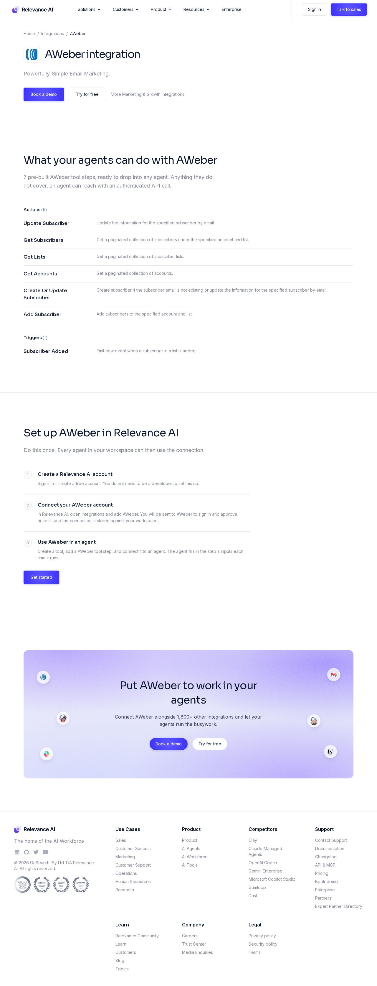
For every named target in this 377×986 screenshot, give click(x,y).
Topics (122, 968)
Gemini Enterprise (265, 870)
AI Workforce (195, 856)
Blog (119, 960)
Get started (41, 577)
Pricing (321, 873)
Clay (253, 840)
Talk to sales (349, 9)
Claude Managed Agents (265, 851)
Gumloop (257, 887)
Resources (193, 9)
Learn (120, 943)
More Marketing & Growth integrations (147, 94)
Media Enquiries (197, 952)
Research (124, 889)
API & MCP (325, 864)
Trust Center (194, 943)
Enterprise (232, 9)
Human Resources (133, 881)
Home (29, 33)
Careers (190, 935)
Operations (126, 873)
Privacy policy (262, 935)
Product (158, 9)
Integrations (52, 33)
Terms (255, 952)
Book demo (326, 881)
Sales (120, 840)
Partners (323, 897)
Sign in (314, 9)
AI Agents (191, 848)
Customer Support (133, 864)
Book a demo (44, 94)
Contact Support (331, 840)
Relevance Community (137, 935)
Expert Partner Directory (338, 906)
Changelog (326, 856)
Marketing (125, 856)
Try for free (87, 94)
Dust (253, 895)
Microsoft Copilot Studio (272, 879)
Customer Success (133, 848)
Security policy (263, 943)
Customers (123, 9)
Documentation (329, 848)
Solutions (86, 9)
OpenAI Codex (263, 862)
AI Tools (190, 864)
